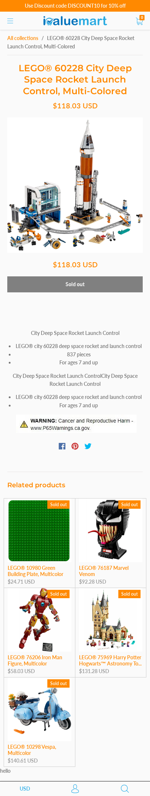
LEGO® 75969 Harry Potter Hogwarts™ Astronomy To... (110, 660)
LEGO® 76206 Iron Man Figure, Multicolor (35, 660)
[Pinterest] (75, 446)
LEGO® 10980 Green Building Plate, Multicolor (35, 571)
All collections (22, 38)
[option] (75, 185)
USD (25, 788)
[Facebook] (62, 446)
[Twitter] (88, 446)
